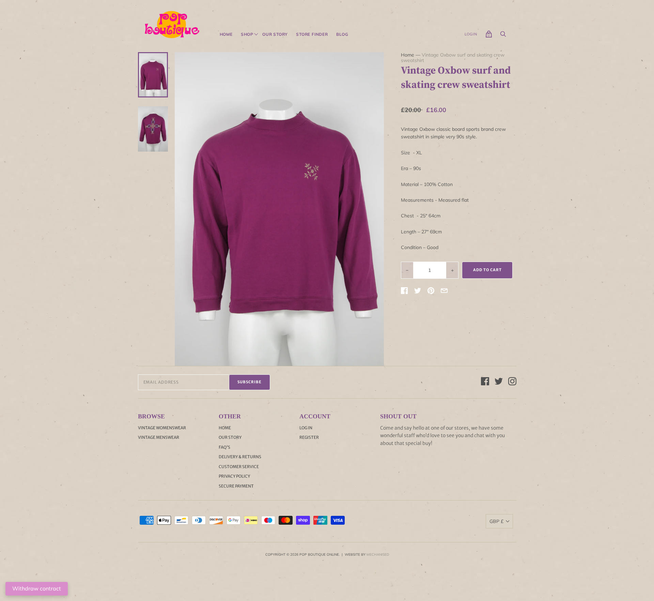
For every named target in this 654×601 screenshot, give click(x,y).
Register (309, 437)
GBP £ (496, 521)
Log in (305, 427)
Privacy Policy (234, 476)
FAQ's (224, 447)
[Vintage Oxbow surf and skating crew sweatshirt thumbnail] (153, 74)
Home (226, 34)
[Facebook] (485, 382)
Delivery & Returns (240, 456)
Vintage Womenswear (162, 427)
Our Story (275, 34)
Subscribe (249, 382)
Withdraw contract (36, 588)
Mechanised (378, 554)
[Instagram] (512, 382)
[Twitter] (499, 382)
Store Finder (312, 34)
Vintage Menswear (158, 437)
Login (471, 34)
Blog (342, 34)
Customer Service (239, 466)
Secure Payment (236, 486)
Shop (247, 34)
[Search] (503, 36)
